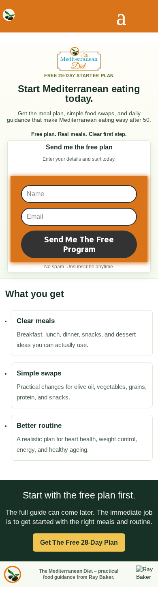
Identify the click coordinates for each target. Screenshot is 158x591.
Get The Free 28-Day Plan (79, 542)
